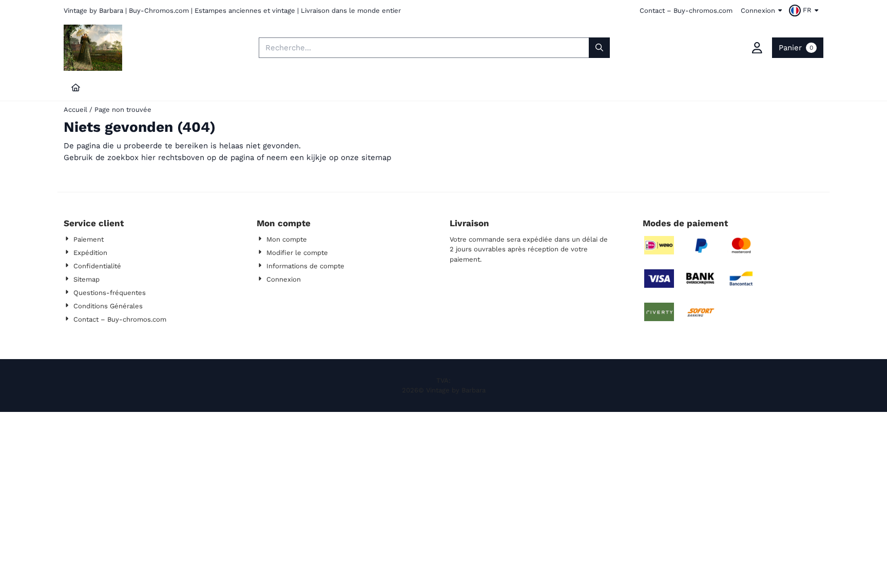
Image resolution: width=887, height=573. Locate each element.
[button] (805, 10)
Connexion (758, 10)
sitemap (376, 157)
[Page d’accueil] (76, 88)
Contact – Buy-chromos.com (686, 10)
